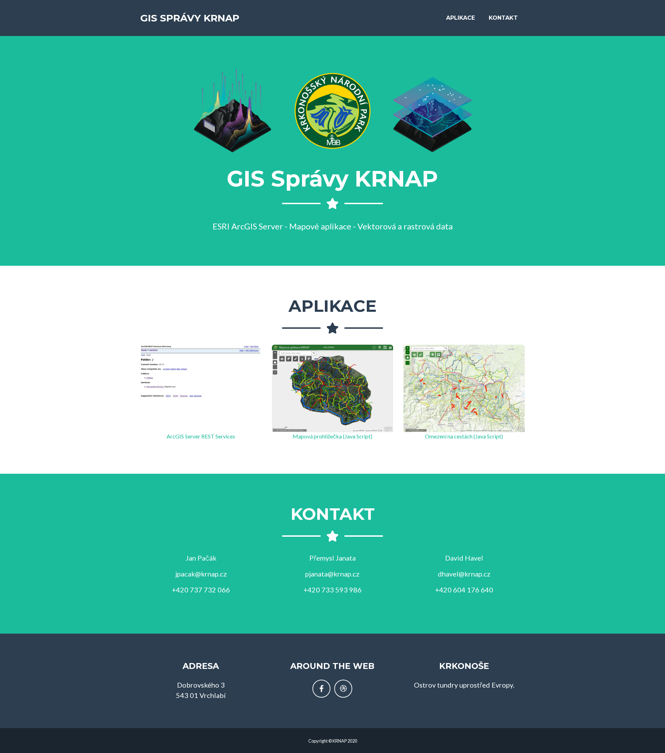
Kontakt (503, 18)
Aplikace (460, 18)
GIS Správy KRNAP (189, 18)
